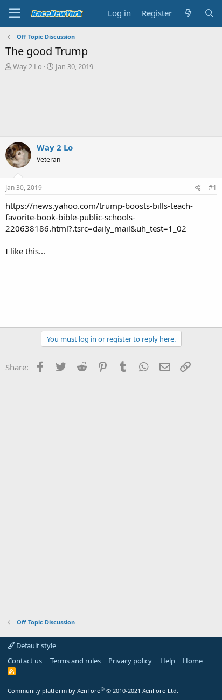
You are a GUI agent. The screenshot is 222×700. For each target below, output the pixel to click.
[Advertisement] (111, 104)
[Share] (198, 188)
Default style (35, 645)
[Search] (209, 13)
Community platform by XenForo (93, 691)
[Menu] (14, 13)
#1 (213, 187)
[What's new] (187, 13)
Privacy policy (130, 660)
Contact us (25, 660)
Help (167, 660)
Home (193, 660)
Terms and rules (75, 660)
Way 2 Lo (27, 66)
